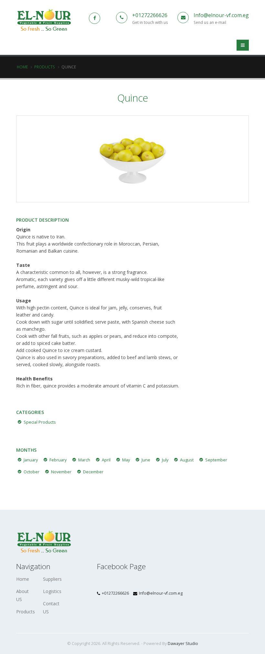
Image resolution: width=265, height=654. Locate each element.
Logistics (52, 591)
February (58, 460)
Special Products (40, 422)
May (126, 460)
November (61, 472)
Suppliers (52, 579)
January (31, 460)
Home (22, 66)
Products (44, 66)
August (187, 460)
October (31, 472)
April (106, 460)
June (146, 460)
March (84, 460)
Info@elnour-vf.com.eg (221, 15)
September (216, 460)
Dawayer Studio (183, 643)
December (93, 472)
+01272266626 (149, 15)
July (165, 460)
